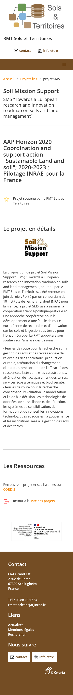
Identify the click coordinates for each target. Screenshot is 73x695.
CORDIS (9, 489)
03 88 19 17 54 (26, 600)
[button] (64, 64)
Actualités (15, 625)
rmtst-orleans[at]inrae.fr (27, 605)
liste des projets (42, 501)
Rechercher (17, 634)
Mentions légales (21, 629)
